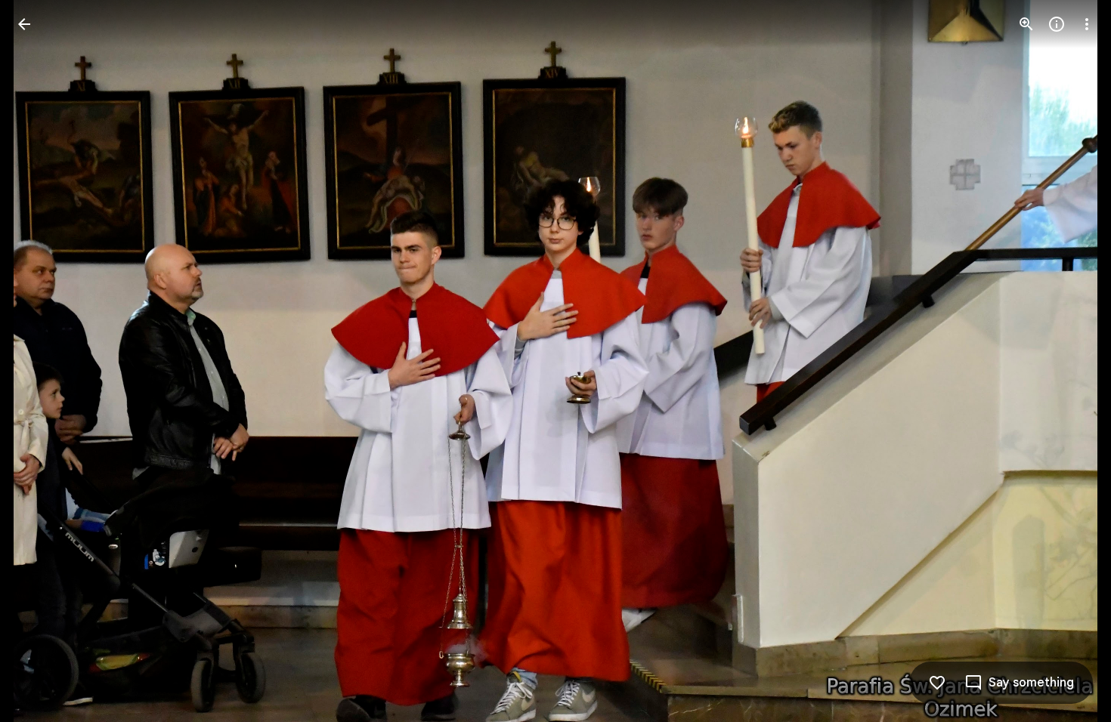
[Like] (937, 683)
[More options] (1087, 24)
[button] (42, 361)
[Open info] (1056, 24)
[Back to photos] (24, 24)
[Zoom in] (1026, 24)
